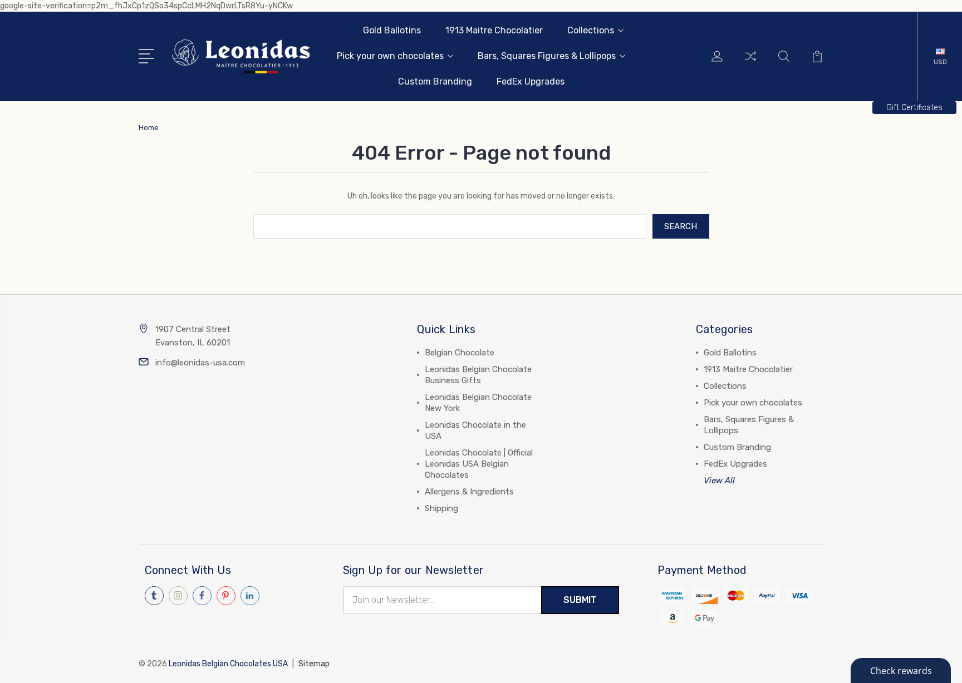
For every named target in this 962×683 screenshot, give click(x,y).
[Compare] (750, 63)
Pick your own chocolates (390, 56)
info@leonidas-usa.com (200, 363)
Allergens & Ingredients (469, 492)
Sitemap (314, 664)
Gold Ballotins (392, 30)
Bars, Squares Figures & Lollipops (547, 56)
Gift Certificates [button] (914, 107)
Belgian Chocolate (459, 353)
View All (719, 481)
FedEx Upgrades (531, 81)
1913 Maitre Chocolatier (494, 30)
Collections (590, 30)
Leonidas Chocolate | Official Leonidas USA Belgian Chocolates (479, 464)
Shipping (441, 508)
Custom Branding (435, 81)
